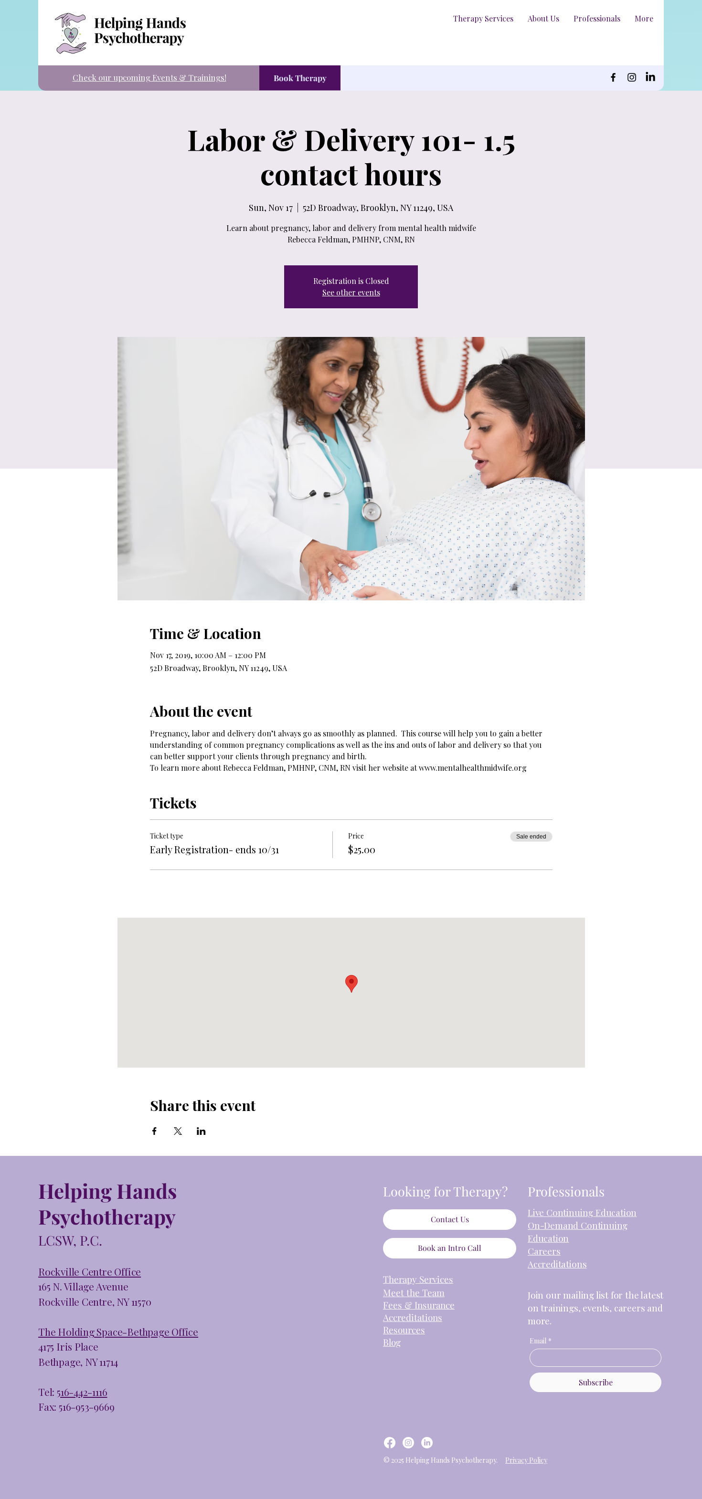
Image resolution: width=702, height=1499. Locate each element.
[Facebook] (613, 77)
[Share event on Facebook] (154, 1131)
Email (541, 1341)
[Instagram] (632, 77)
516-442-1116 (82, 1391)
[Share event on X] (177, 1131)
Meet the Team (414, 1292)
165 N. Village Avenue (83, 1286)
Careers (544, 1251)
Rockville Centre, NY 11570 (94, 1301)
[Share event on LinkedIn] (201, 1131)
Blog (392, 1342)
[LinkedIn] (650, 77)
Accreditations (557, 1264)
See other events (351, 292)
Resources (404, 1329)
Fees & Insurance (419, 1305)
